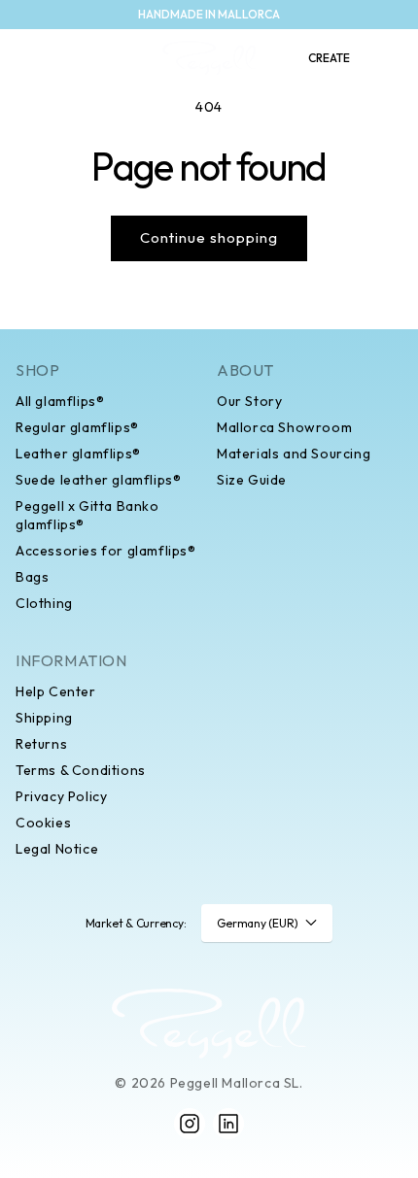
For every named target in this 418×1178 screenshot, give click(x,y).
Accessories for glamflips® (106, 550)
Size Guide (252, 479)
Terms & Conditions (81, 770)
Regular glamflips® (77, 427)
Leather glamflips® (78, 453)
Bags (32, 577)
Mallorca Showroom (284, 427)
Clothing (44, 603)
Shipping (44, 717)
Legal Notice (57, 849)
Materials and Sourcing (293, 453)
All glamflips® (60, 401)
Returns (41, 744)
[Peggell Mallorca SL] (209, 1024)
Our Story (249, 401)
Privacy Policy (61, 796)
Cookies (43, 822)
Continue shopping (209, 237)
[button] (25, 58)
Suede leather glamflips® (98, 479)
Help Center (56, 691)
